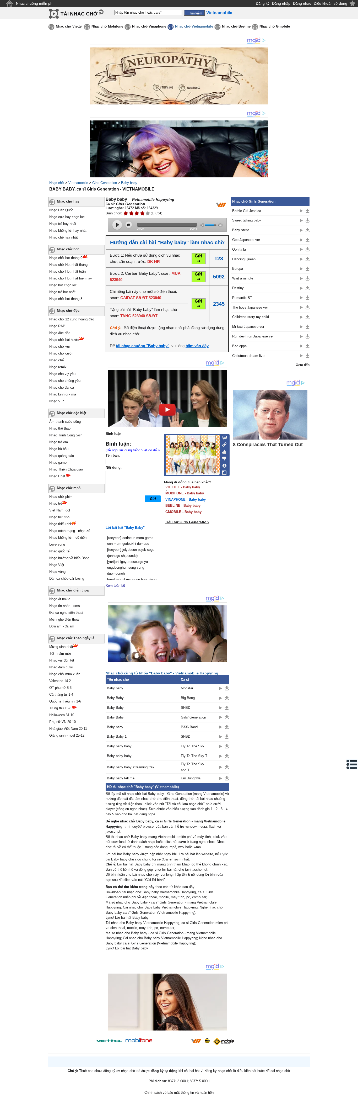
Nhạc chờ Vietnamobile (194, 26)
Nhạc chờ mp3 (68, 488)
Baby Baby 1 (117, 736)
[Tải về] (227, 688)
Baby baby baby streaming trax (130, 767)
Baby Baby (115, 698)
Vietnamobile (78, 183)
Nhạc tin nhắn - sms (64, 606)
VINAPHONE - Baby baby (185, 499)
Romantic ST (242, 298)
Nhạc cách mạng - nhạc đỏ (69, 531)
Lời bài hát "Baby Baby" (125, 528)
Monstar (187, 688)
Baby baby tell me (120, 778)
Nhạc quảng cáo (61, 456)
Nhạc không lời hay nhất (67, 231)
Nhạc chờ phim (61, 497)
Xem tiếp (303, 365)
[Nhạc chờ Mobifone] (139, 1040)
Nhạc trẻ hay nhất (62, 224)
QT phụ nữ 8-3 (60, 688)
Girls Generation (104, 183)
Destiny (238, 288)
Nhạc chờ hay (68, 201)
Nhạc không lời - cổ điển (67, 538)
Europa (237, 269)
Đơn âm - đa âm (61, 626)
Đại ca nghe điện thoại (66, 613)
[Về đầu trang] (353, 1094)
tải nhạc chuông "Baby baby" (142, 346)
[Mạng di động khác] (223, 444)
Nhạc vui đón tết (61, 660)
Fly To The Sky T (194, 756)
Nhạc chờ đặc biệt (71, 413)
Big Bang (188, 698)
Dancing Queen (244, 259)
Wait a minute (242, 278)
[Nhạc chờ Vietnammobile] (196, 1041)
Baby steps (240, 230)
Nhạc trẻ (55, 503)
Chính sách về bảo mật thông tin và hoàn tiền (179, 1093)
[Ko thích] (223, 457)
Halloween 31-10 (61, 715)
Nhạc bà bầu (58, 449)
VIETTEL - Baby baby (182, 487)
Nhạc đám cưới (61, 667)
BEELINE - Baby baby (182, 506)
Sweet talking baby (246, 220)
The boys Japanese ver (250, 307)
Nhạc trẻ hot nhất (62, 292)
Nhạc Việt (56, 565)
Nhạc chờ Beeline (236, 26)
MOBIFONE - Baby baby (184, 493)
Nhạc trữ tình (59, 517)
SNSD (185, 708)
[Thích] (223, 450)
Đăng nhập (281, 3)
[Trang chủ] (9, 3)
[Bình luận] (223, 437)
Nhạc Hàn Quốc (61, 210)
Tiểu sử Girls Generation (187, 522)
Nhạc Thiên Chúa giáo (66, 469)
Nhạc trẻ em (58, 442)
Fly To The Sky (192, 746)
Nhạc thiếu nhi (60, 524)
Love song (57, 544)
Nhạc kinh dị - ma (62, 394)
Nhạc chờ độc (68, 311)
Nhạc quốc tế (59, 551)
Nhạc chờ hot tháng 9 (65, 258)
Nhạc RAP (57, 326)
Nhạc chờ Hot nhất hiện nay (70, 278)
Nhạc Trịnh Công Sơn (65, 435)
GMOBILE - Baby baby (183, 512)
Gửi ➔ (198, 258)
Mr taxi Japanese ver (248, 327)
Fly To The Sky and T (192, 767)
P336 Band (189, 727)
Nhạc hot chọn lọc (63, 285)
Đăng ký (262, 3)
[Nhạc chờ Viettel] (109, 1040)
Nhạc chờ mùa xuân (64, 674)
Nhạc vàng (57, 572)
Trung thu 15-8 (60, 708)
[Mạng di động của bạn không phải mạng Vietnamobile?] (221, 205)
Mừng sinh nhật (61, 647)
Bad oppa (239, 346)
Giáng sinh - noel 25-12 (66, 735)
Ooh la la (239, 249)
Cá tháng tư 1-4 (61, 694)
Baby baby (129, 183)
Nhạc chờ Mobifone (107, 26)
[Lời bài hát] (223, 464)
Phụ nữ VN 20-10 (62, 722)
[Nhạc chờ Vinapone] (172, 1042)
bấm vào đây (197, 346)
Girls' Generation (193, 717)
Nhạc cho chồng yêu (64, 381)
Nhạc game (58, 462)
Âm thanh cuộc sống (65, 422)
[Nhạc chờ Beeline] (207, 1041)
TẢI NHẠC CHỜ (79, 14)
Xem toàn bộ (115, 586)
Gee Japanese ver (246, 240)
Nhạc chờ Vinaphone (149, 26)
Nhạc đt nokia (59, 599)
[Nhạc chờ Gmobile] (223, 1041)
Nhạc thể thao (59, 428)
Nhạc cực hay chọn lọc (67, 217)
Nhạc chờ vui (59, 346)
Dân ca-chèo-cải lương (66, 578)
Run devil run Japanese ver (253, 336)
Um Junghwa (190, 778)
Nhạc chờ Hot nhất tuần (67, 271)
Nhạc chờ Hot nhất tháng (68, 265)
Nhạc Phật (57, 476)
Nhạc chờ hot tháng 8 (65, 299)
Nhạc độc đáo (59, 333)
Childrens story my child (250, 317)
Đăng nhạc (302, 3)
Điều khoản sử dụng (330, 3)
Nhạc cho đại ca (61, 387)
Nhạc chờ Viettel (69, 26)
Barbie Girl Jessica (246, 211)
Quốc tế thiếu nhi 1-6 (65, 701)
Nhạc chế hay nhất (63, 237)
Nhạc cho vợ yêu (62, 374)
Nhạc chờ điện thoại (73, 590)
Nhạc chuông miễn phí (34, 3)
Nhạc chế (56, 360)
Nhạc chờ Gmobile (274, 26)
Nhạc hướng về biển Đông (69, 558)
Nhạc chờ (56, 183)
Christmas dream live (248, 356)
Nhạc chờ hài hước (64, 340)
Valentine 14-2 (60, 681)
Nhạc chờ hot (68, 249)
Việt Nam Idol (59, 510)
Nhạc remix (58, 367)
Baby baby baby (119, 746)
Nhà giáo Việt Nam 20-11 (68, 729)
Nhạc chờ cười (61, 353)
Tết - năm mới (60, 654)
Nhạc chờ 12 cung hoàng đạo (71, 319)
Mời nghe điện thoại (64, 619)
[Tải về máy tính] (223, 471)
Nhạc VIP (56, 401)
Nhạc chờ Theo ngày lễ (75, 638)
